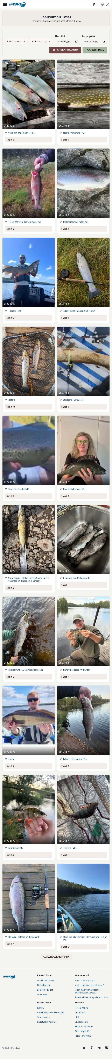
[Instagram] (91, 1048)
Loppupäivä (88, 36)
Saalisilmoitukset (45, 989)
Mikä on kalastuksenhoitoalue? (89, 985)
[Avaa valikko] (5, 4)
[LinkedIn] (99, 1048)
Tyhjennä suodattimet (67, 50)
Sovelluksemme (82, 1021)
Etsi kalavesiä (43, 985)
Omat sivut (42, 994)
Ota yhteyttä (80, 1012)
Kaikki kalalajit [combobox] (39, 41)
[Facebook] (84, 1048)
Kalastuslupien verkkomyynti (50, 1012)
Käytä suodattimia (95, 50)
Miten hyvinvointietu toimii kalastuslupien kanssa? (87, 991)
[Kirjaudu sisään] (108, 5)
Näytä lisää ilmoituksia (56, 956)
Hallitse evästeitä (83, 1035)
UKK (77, 1017)
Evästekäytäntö (82, 1031)
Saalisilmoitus (43, 1017)
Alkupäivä (60, 36)
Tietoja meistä (81, 1007)
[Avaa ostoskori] (102, 4)
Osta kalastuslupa (45, 980)
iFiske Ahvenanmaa (84, 1026)
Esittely (40, 1007)
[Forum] (107, 1048)
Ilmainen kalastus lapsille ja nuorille (91, 997)
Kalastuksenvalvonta (47, 1021)
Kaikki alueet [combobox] (14, 41)
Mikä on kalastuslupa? (85, 980)
